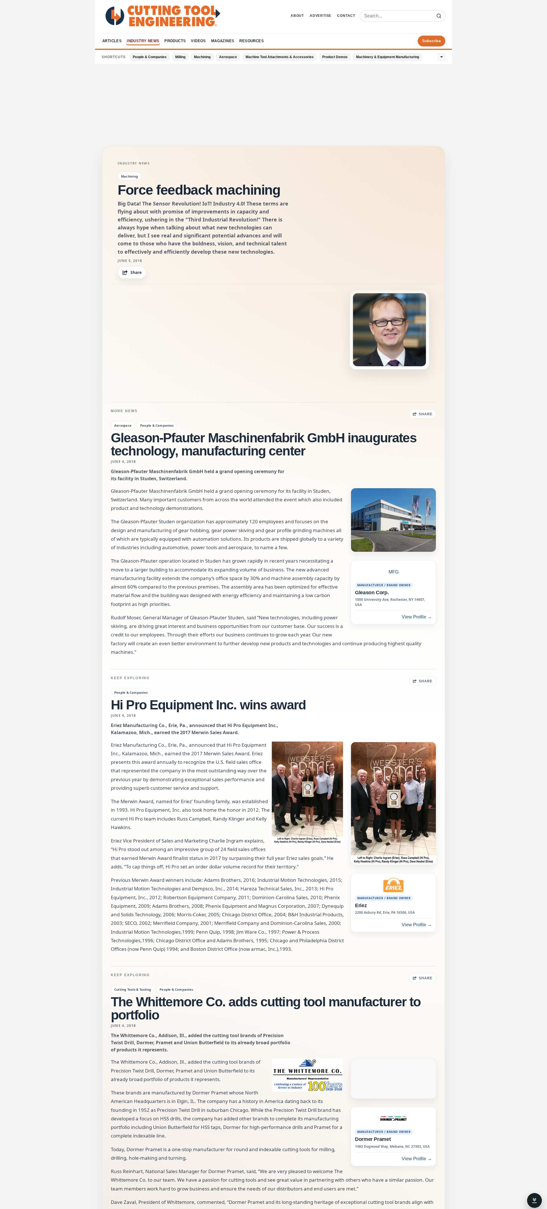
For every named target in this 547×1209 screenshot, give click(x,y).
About (297, 15)
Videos (198, 41)
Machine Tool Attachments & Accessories (280, 57)
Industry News (143, 41)
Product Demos (335, 57)
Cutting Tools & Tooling (132, 989)
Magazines (222, 41)
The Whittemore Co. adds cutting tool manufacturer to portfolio (266, 1008)
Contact (346, 15)
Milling (180, 57)
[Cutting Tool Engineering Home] (163, 16)
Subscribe (431, 41)
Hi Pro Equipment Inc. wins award (208, 704)
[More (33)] (441, 57)
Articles (112, 41)
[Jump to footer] (534, 1200)
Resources (251, 41)
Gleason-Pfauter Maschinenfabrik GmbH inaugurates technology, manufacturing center (264, 444)
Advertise (320, 15)
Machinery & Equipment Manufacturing (387, 57)
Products (175, 41)
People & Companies (150, 57)
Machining (202, 57)
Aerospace (228, 57)
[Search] (439, 16)
